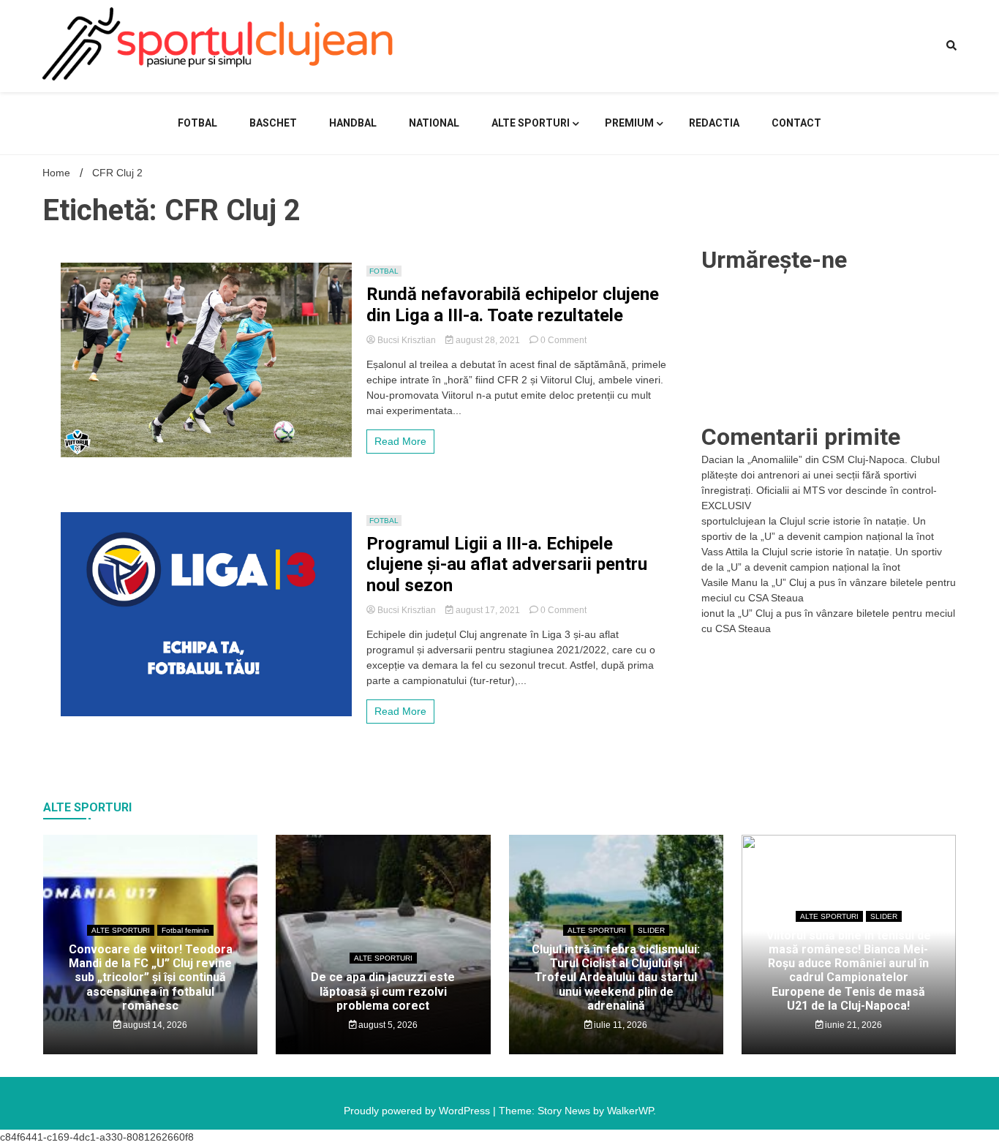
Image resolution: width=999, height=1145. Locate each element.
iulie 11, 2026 (619, 1025)
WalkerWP (630, 1110)
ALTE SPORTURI (530, 123)
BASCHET (273, 123)
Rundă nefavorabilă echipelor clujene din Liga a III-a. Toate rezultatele (512, 305)
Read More (400, 441)
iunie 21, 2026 (852, 1025)
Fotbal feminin (185, 930)
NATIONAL (434, 123)
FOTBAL (197, 123)
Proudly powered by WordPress (418, 1110)
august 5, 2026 (387, 1025)
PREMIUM (629, 123)
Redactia (714, 123)
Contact (796, 123)
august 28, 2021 (487, 340)
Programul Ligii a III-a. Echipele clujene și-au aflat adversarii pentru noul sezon (506, 564)
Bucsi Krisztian (406, 340)
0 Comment (563, 340)
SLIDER (651, 930)
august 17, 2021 (487, 610)
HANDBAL (353, 123)
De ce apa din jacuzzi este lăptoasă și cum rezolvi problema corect (383, 991)
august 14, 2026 (154, 1025)
